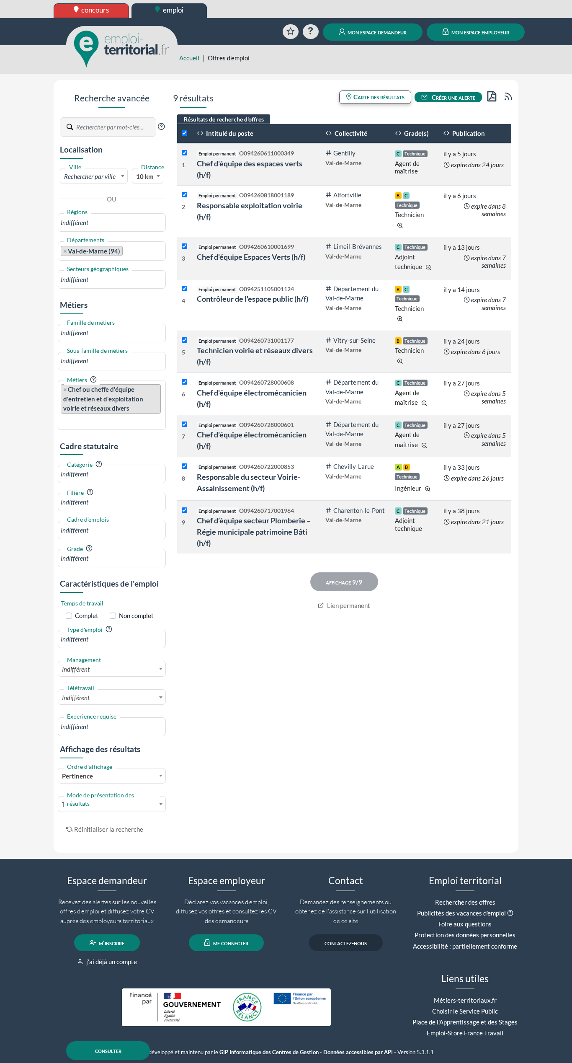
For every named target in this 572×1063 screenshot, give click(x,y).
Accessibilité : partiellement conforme (465, 946)
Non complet (136, 615)
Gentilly (344, 153)
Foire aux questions (465, 924)
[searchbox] (112, 223)
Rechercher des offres (465, 902)
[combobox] (93, 176)
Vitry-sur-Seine (354, 340)
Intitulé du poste (229, 133)
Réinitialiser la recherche (108, 829)
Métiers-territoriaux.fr (465, 1000)
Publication (468, 133)
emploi (172, 9)
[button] (161, 126)
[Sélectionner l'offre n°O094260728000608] (184, 382)
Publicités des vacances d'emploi (461, 913)
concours (94, 9)
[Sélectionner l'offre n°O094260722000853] (184, 466)
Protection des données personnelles (465, 935)
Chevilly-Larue (353, 466)
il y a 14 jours (461, 289)
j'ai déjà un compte (111, 961)
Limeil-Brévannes (357, 246)
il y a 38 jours (461, 511)
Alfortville (347, 195)
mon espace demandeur (376, 32)
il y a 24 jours (461, 341)
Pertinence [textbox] (77, 776)
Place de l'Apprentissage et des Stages (465, 1022)
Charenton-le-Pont (359, 510)
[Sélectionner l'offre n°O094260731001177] (184, 340)
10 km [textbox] (145, 176)
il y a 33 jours (461, 467)
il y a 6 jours (459, 195)
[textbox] (94, 176)
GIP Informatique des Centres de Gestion (269, 1052)
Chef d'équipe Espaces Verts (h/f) (251, 256)
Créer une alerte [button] (452, 97)
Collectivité (350, 133)
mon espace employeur (479, 32)
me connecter (230, 943)
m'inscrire (111, 943)
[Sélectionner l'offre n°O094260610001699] (184, 246)
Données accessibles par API (358, 1052)
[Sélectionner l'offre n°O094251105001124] (184, 289)
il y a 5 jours (459, 154)
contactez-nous (346, 943)
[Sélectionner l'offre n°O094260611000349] (184, 153)
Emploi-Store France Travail (465, 1033)
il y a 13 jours (461, 247)
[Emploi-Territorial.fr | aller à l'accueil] (122, 48)
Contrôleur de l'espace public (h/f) (252, 298)
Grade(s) (416, 133)
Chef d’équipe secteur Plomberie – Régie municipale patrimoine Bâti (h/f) (254, 532)
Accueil (189, 58)
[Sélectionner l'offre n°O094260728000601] (184, 424)
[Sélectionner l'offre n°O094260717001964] (184, 510)
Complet (86, 615)
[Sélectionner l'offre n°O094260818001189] (184, 195)
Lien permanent (348, 605)
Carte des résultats (378, 97)
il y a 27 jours (461, 383)
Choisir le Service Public (465, 1011)
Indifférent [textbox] (76, 669)
